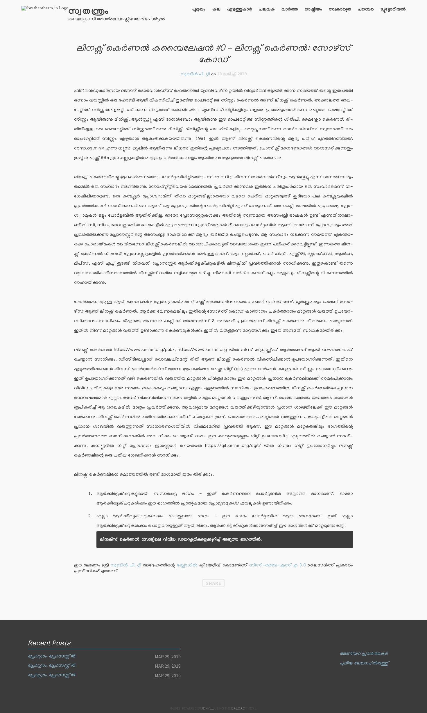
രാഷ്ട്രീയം (313, 9)
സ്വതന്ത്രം (88, 12)
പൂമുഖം (198, 9)
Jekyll (207, 709)
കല (216, 9)
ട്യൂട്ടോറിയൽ (393, 9)
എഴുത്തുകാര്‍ (239, 9)
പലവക (267, 9)
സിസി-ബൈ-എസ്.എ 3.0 (277, 565)
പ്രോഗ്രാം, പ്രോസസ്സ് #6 (51, 656)
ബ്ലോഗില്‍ (187, 565)
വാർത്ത (289, 9)
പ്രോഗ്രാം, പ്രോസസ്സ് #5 (51, 666)
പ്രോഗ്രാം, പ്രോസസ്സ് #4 (51, 675)
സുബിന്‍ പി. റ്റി (126, 565)
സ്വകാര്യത (340, 9)
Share (213, 583)
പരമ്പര (366, 9)
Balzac (238, 709)
